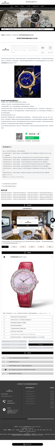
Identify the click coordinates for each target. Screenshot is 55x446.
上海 (14, 246)
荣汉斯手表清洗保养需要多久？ (17, 325)
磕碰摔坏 (52, 399)
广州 (23, 246)
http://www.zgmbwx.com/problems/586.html (15, 176)
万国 (38, 429)
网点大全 (22, 6)
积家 (29, 429)
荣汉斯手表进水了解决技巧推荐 (17, 331)
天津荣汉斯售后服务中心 (7, 168)
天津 (41, 246)
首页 (11, 6)
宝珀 (32, 429)
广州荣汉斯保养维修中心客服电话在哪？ (18, 328)
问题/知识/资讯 (35, 6)
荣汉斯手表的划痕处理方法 (14, 341)
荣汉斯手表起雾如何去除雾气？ (10, 186)
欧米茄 (44, 429)
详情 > (20, 243)
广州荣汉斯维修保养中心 (30, 398)
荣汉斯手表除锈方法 (14, 347)
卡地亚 (26, 429)
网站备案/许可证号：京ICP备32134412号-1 (27, 431)
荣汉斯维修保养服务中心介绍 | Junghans (19, 256)
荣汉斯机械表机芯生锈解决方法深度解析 (18, 322)
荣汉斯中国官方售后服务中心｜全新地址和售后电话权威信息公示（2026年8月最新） (17, 192)
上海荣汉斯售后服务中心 (7, 159)
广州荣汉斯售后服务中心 (7, 164)
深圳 (32, 246)
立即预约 (27, 225)
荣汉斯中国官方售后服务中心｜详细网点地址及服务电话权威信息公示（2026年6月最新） (28, 337)
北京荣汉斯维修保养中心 (30, 391)
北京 (5, 246)
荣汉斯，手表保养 (40, 347)
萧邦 (41, 429)
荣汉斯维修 (4, 62)
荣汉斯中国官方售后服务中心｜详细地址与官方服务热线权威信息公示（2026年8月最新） (18, 199)
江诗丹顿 (22, 429)
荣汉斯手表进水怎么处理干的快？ (10, 183)
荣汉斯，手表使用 (14, 344)
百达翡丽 (17, 429)
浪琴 (48, 429)
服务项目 (16, 6)
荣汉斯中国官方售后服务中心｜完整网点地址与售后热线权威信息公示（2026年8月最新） (18, 194)
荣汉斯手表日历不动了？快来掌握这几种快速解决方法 (21, 319)
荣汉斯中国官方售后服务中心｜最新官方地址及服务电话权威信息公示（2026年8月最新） (18, 197)
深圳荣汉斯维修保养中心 (30, 401)
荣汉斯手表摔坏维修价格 (11, 151)
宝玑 (35, 429)
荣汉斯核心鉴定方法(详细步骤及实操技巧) (19, 316)
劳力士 (13, 429)
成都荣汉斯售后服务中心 (7, 172)
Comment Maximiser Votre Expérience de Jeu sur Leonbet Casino (23, 334)
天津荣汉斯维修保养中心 (30, 396)
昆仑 (41, 341)
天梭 (51, 429)
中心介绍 (28, 6)
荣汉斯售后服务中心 (31, 1)
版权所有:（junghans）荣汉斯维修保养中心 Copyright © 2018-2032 (27, 426)
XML (27, 433)
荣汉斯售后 (41, 344)
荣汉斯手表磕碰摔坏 (21, 151)
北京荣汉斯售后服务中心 (7, 153)
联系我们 (42, 6)
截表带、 (52, 407)
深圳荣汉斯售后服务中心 (7, 166)
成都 (50, 246)
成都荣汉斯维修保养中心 (30, 403)
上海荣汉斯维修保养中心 (30, 393)
